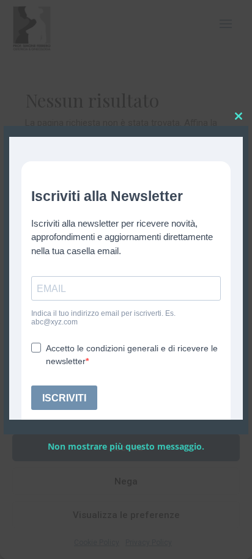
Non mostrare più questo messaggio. (126, 446)
